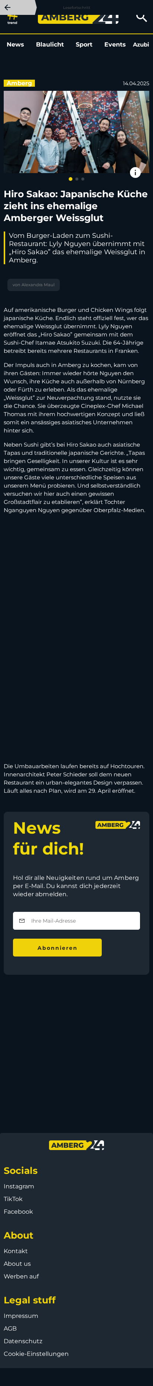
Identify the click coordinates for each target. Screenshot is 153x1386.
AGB (10, 1328)
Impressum (21, 1315)
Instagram (19, 1186)
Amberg (19, 83)
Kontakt (16, 1251)
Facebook (18, 1211)
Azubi (141, 44)
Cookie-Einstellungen (36, 1353)
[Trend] (14, 16)
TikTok (13, 1199)
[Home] (78, 16)
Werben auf (21, 1276)
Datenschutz (23, 1341)
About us (17, 1263)
